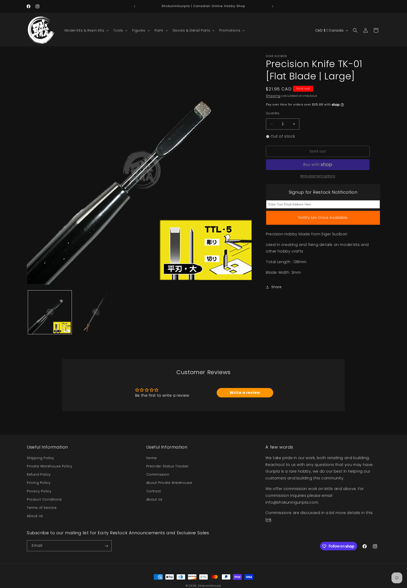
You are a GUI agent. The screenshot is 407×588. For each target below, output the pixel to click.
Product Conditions (44, 499)
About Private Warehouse (169, 482)
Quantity (272, 113)
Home (151, 457)
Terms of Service (42, 507)
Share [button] (276, 287)
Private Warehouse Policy (49, 466)
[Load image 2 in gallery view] (96, 312)
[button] (86, 30)
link (268, 519)
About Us (35, 515)
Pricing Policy (38, 482)
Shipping (273, 96)
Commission (157, 474)
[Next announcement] (272, 6)
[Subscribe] (106, 545)
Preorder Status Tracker (167, 466)
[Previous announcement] (134, 6)
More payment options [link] (317, 176)
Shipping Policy (40, 457)
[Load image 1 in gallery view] (50, 312)
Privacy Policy (39, 491)
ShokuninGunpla (209, 586)
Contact (153, 491)
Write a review (245, 392)
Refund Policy (39, 474)
